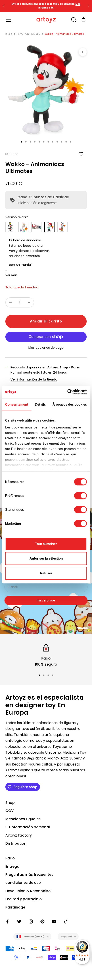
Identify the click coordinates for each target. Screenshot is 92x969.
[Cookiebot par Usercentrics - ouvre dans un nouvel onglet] (67, 392)
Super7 (11, 154)
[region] (46, 655)
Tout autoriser (46, 544)
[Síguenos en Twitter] (19, 921)
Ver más (11, 275)
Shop (10, 802)
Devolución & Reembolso (28, 890)
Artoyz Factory (18, 835)
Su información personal (27, 827)
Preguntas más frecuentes (29, 874)
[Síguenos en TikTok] (65, 921)
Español (66, 936)
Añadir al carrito (46, 321)
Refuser (46, 573)
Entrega (12, 866)
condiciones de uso (23, 882)
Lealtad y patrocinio (23, 899)
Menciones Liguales (23, 819)
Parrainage (15, 907)
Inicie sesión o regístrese (37, 203)
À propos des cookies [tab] (69, 404)
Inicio (8, 34)
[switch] (80, 495)
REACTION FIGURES (29, 34)
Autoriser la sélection (46, 558)
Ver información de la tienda (33, 379)
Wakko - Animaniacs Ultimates (64, 34)
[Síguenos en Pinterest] (42, 921)
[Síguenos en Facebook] (7, 921)
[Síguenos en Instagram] (31, 921)
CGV (9, 810)
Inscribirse (46, 600)
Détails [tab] (40, 404)
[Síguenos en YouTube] (54, 921)
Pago (10, 858)
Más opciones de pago (46, 347)
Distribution (15, 843)
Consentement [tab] (16, 404)
